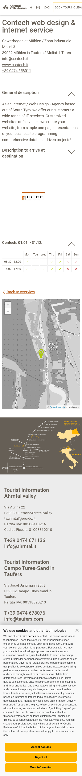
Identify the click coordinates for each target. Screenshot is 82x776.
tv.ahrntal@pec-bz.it (20, 518)
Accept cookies (41, 747)
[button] (77, 630)
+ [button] (8, 304)
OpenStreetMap (58, 407)
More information (41, 767)
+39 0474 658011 (16, 70)
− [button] (8, 311)
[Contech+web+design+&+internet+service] (41, 354)
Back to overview (20, 292)
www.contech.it (15, 65)
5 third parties (28, 636)
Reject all (41, 757)
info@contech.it (15, 58)
